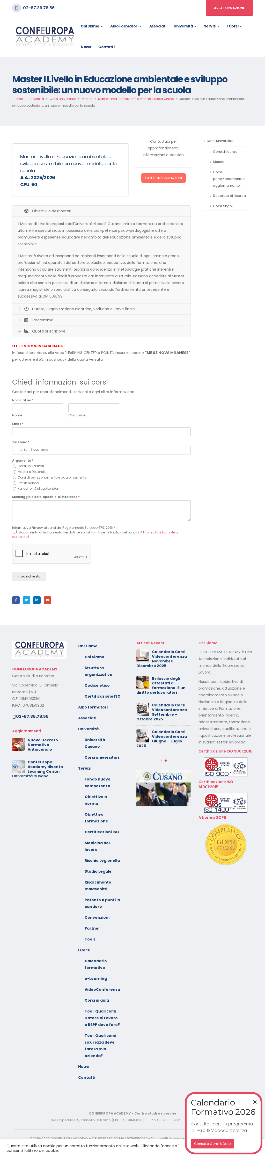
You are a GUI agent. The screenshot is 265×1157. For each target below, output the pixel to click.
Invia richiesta (29, 576)
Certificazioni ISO (102, 832)
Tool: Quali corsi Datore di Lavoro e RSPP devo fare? (102, 1018)
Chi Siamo (94, 657)
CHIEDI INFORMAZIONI (163, 177)
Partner (92, 928)
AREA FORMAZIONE (229, 8)
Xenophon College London (38, 488)
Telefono (21, 442)
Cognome (77, 415)
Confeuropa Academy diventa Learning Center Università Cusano (37, 769)
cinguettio (26, 600)
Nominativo (22, 400)
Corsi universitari (63, 99)
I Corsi (233, 26)
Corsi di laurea (225, 151)
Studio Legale (98, 871)
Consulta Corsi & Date (212, 1143)
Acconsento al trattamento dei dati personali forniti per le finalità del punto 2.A (95, 534)
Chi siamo (90, 26)
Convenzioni (97, 917)
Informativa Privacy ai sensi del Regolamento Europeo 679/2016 (63, 527)
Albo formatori (124, 26)
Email (18, 424)
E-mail (47, 600)
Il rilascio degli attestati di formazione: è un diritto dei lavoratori (161, 685)
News (86, 46)
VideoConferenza (102, 989)
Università (183, 26)
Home (18, 99)
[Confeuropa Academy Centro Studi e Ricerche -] (44, 37)
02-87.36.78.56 (39, 8)
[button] (161, 760)
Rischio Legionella (102, 860)
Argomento (22, 461)
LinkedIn (37, 600)
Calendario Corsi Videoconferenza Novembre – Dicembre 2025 (161, 658)
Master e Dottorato (32, 471)
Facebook (16, 600)
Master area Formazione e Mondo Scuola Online (136, 99)
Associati (157, 26)
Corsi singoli (223, 206)
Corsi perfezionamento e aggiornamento (229, 179)
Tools (90, 939)
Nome (17, 415)
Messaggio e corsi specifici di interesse (46, 497)
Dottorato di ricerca (229, 195)
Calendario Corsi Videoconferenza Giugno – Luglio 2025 (161, 738)
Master (87, 99)
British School (28, 483)
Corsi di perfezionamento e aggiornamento (52, 477)
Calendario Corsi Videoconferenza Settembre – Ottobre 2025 (161, 712)
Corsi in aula (97, 1000)
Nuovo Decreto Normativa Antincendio (43, 744)
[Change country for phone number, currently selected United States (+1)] (18, 450)
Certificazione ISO (103, 696)
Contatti (106, 46)
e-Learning (96, 978)
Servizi (210, 26)
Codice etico (97, 685)
